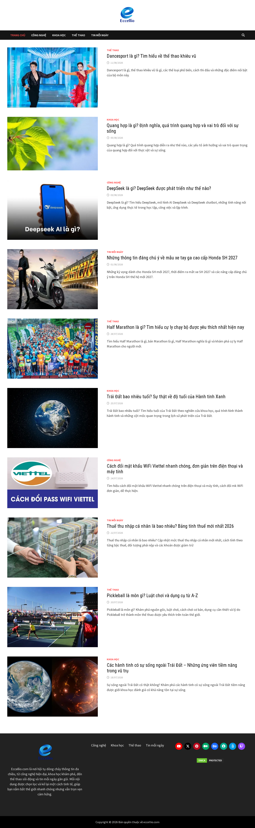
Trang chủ (17, 35)
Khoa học (59, 35)
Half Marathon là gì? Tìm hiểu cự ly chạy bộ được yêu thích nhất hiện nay (175, 327)
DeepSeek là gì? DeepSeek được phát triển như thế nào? (159, 188)
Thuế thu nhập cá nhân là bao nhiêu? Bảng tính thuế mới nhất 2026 (170, 526)
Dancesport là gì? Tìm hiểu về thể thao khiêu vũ (151, 56)
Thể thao (78, 35)
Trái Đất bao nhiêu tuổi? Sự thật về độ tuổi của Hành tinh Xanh (166, 396)
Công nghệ (38, 35)
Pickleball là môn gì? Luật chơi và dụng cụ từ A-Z (152, 595)
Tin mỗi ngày (99, 35)
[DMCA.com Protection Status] (210, 760)
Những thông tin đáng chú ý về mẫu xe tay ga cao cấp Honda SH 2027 (172, 258)
